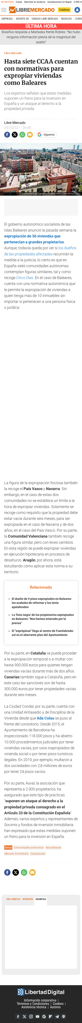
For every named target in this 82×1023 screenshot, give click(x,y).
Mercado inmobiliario (16, 853)
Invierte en (22, 18)
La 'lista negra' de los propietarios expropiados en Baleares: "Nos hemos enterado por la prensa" (43, 619)
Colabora (64, 9)
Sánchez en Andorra (34, 2)
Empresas (7, 18)
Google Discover (43, 1016)
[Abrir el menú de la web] (4, 10)
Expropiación (37, 853)
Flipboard (50, 1016)
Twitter (24, 1016)
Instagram (30, 1016)
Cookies (58, 1004)
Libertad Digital (41, 992)
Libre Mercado (13, 53)
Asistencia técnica (33, 1007)
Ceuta (19, 2)
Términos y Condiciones (33, 1004)
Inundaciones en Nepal (59, 2)
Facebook (17, 1016)
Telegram (57, 1016)
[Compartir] (7, 135)
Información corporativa (40, 1000)
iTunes (63, 1016)
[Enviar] (22, 135)
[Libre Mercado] (31, 10)
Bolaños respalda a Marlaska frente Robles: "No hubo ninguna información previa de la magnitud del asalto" (41, 37)
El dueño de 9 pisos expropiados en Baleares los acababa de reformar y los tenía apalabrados (41, 603)
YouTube (37, 1016)
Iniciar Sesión (77, 10)
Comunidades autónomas (29, 847)
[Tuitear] (15, 135)
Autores (55, 1007)
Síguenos (49, 134)
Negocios (66, 18)
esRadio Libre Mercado (45, 18)
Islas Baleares (53, 847)
